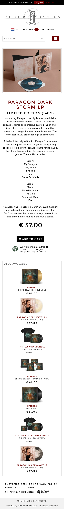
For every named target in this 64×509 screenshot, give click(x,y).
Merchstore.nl (24, 505)
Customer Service (18, 484)
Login (49, 29)
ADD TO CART (31, 239)
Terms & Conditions (20, 487)
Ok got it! (39, 2)
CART (32, 29)
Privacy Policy (46, 484)
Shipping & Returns (19, 492)
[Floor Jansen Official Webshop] (32, 16)
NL (17, 29)
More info (50, 2)
